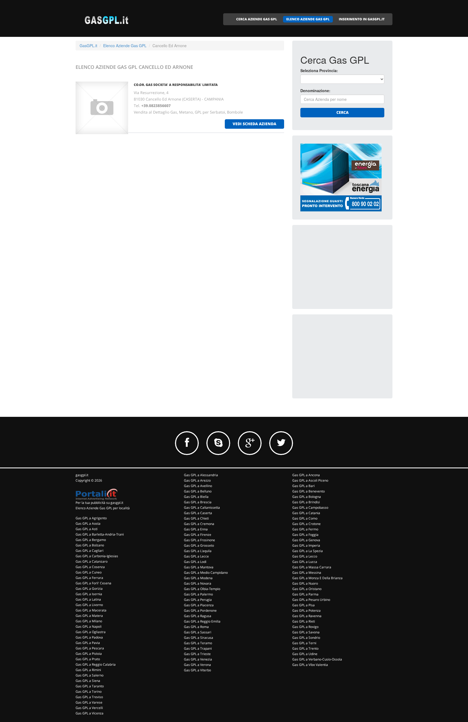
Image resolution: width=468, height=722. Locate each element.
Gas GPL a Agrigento (91, 518)
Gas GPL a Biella (196, 496)
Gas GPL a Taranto (90, 686)
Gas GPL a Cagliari (89, 550)
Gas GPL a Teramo (198, 643)
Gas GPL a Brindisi (306, 502)
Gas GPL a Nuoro (305, 583)
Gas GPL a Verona (197, 664)
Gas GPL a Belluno (198, 491)
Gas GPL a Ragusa (197, 616)
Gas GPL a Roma (196, 626)
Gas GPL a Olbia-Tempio (202, 588)
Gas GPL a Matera (89, 615)
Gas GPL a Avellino (198, 486)
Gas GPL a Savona (306, 632)
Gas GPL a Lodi (195, 561)
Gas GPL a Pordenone (200, 610)
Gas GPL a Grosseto (199, 545)
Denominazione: (315, 90)
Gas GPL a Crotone (306, 523)
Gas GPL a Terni (304, 643)
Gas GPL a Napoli (89, 626)
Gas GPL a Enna (196, 529)
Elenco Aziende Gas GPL (125, 45)
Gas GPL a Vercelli (89, 707)
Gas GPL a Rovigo (305, 626)
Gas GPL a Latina (88, 599)
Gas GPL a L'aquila (198, 551)
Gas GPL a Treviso (89, 697)
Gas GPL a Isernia (89, 594)
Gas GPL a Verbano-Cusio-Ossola (317, 659)
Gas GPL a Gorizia (89, 588)
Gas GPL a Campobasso (310, 507)
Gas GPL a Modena (198, 578)
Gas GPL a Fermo (305, 529)
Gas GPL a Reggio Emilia (202, 621)
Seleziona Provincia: (319, 70)
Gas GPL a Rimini (88, 670)
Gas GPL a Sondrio (306, 637)
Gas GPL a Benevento (308, 491)
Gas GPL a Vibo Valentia (310, 664)
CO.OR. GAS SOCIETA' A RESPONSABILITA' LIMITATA (176, 84)
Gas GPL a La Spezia (307, 551)
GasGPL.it (88, 45)
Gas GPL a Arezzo (197, 480)
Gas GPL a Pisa (303, 605)
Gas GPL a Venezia (198, 659)
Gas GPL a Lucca (304, 561)
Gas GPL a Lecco (304, 556)
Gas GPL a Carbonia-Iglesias (97, 556)
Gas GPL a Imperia (306, 545)
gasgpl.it (82, 475)
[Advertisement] (341, 267)
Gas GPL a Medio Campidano (206, 572)
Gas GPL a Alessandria (201, 475)
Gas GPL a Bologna (306, 496)
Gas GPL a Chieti (196, 518)
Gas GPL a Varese (89, 702)
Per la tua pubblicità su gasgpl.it (99, 502)
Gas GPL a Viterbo (197, 670)
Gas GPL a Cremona (199, 523)
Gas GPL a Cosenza (90, 567)
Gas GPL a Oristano (306, 588)
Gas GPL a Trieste (197, 654)
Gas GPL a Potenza (306, 610)
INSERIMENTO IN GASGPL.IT (362, 19)
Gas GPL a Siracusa (198, 637)
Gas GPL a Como (304, 518)
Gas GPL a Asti (87, 529)
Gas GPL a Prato (88, 659)
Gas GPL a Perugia (198, 599)
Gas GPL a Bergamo (91, 539)
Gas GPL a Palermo (198, 594)
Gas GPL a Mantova (198, 567)
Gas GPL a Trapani (198, 648)
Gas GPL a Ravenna (306, 616)
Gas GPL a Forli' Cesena (93, 583)
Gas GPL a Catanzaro (92, 561)
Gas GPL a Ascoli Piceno (310, 480)
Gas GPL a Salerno (89, 675)
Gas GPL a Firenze (197, 534)
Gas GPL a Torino (89, 691)
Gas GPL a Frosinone (199, 540)
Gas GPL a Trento (305, 648)
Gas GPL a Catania (306, 513)
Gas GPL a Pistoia (89, 653)
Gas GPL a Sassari (197, 632)
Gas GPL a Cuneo (89, 572)
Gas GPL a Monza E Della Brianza (317, 578)
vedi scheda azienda (254, 123)
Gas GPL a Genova (306, 540)
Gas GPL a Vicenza (89, 713)
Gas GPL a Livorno (89, 604)
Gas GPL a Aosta (88, 523)
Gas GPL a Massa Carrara (311, 567)
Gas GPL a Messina (306, 572)
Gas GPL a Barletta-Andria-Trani (100, 534)
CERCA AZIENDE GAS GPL (256, 19)
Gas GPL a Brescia (198, 502)
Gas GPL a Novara (197, 583)
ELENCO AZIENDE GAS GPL (308, 19)
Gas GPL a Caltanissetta (202, 507)
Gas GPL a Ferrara (89, 577)
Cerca (342, 112)
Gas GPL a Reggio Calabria (96, 664)
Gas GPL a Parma (305, 594)
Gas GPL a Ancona (306, 475)
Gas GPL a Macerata (91, 610)
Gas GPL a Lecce (196, 556)
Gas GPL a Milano (89, 621)
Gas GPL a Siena (88, 680)
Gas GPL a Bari (303, 486)
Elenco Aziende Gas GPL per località (103, 508)
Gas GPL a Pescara (90, 648)
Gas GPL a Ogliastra (91, 632)
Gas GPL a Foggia (305, 534)
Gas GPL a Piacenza (199, 605)
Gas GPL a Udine (304, 654)
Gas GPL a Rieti (303, 621)
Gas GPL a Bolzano (90, 545)
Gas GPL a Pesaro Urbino (311, 599)
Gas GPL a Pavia (88, 642)
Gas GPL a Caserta (198, 513)
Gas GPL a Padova (89, 637)
